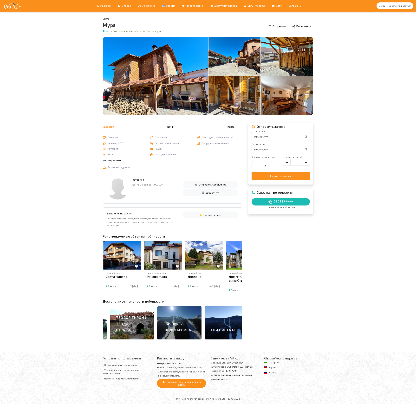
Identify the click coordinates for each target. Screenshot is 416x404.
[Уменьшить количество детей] (287, 162)
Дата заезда (258, 131)
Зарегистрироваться (400, 5)
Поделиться (303, 26)
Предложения (194, 5)
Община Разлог (124, 31)
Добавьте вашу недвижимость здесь (183, 383)
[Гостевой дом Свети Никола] (121, 255)
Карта (230, 126)
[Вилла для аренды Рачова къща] (162, 255)
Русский (272, 372)
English (272, 367)
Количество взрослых (263, 159)
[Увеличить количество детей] (306, 162)
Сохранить (279, 26)
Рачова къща (156, 276)
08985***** (212, 192)
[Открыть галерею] (208, 76)
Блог (278, 5)
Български (273, 362)
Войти (382, 5)
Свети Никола (116, 276)
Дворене (194, 276)
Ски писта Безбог (221, 330)
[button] (237, 269)
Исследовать (119, 339)
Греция (170, 5)
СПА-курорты (256, 5)
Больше (294, 5)
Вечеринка (148, 5)
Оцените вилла (211, 214)
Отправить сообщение (212, 184)
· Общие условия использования (120, 365)
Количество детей (292, 157)
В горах (126, 5)
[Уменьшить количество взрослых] (255, 165)
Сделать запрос (281, 176)
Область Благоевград (148, 31)
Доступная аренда (225, 5)
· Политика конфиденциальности (121, 378)
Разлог (109, 31)
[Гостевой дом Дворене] (203, 255)
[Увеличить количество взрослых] (275, 165)
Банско (234, 290)
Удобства (108, 126)
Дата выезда (258, 144)
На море (105, 5)
